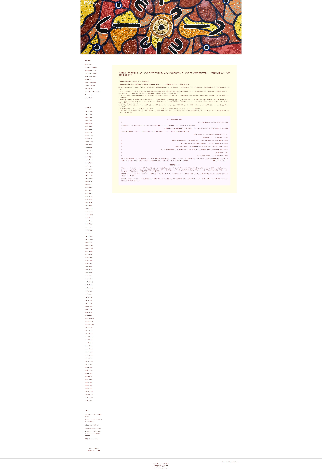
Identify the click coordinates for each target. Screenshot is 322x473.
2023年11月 (87, 212)
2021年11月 (87, 285)
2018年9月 (87, 401)
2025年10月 (88, 142)
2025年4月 (87, 160)
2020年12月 (88, 318)
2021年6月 (87, 300)
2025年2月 (87, 166)
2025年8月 (87, 148)
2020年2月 (87, 349)
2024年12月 (88, 172)
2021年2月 (87, 312)
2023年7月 (87, 224)
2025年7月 (87, 151)
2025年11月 (87, 138)
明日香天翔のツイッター (222, 152)
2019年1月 (87, 388)
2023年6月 (87, 227)
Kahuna (230, 462)
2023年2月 (87, 239)
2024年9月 (87, 181)
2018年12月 (87, 392)
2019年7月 (87, 370)
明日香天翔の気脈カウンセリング (93, 428)
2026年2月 (87, 129)
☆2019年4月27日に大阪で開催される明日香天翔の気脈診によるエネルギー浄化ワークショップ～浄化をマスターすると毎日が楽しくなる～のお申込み (158, 125)
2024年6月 (87, 190)
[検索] (237, 3)
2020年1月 (87, 352)
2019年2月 (87, 385)
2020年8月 (87, 331)
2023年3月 (87, 236)
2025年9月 (87, 145)
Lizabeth (87, 79)
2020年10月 (88, 324)
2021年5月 (87, 303)
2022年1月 (87, 279)
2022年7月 (87, 260)
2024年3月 (87, 199)
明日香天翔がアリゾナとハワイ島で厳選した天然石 (215, 137)
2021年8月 (87, 294)
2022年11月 (87, 248)
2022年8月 (87, 257)
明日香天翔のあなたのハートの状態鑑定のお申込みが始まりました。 (211, 134)
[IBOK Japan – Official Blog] (91, 3)
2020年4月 (87, 343)
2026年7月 (87, 114)
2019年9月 (87, 364)
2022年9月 (87, 254)
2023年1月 (87, 242)
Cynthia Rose (88, 95)
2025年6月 (87, 154)
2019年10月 (88, 361)
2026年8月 (87, 111)
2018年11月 (87, 395)
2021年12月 (87, 282)
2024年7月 (87, 187)
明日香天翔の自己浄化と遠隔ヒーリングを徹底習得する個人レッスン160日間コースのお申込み (204, 143)
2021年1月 (87, 315)
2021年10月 (88, 288)
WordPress (235, 462)
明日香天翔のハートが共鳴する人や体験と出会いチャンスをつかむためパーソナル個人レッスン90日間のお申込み (200, 140)
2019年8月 (87, 367)
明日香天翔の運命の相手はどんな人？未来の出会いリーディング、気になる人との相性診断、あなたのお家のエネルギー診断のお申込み (194, 149)
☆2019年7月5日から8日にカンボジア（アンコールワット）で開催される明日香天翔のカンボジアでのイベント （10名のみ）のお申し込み (155, 131)
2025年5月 (87, 157)
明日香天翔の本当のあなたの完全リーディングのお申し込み (213, 122)
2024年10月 (88, 178)
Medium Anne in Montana (91, 92)
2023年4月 (87, 233)
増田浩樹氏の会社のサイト (91, 439)
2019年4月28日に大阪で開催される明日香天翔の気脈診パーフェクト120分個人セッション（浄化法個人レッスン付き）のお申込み (196, 128)
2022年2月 (87, 276)
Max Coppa (87, 88)
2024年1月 (87, 206)
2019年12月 (87, 355)
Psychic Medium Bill (90, 73)
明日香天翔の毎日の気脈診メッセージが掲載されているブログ (212, 155)
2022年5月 (87, 267)
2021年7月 (87, 297)
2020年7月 (87, 334)
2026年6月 (87, 117)
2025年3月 (87, 163)
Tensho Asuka (88, 82)
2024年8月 (87, 184)
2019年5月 (87, 376)
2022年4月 (87, 270)
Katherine (87, 64)
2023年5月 (87, 230)
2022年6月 (87, 263)
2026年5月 (87, 120)
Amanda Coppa (88, 85)
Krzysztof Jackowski (90, 67)
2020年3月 (87, 346)
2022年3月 (87, 273)
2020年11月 (88, 321)
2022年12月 (88, 245)
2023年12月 (88, 209)
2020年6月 (87, 337)
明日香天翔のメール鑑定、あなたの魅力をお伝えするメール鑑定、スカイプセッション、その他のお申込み (202, 146)
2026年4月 (87, 123)
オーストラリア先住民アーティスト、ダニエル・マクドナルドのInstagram (93, 433)
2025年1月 (87, 169)
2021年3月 (87, 309)
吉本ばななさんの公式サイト (92, 425)
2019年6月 (87, 373)
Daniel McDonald (89, 70)
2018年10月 (88, 398)
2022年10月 (88, 251)
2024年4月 (87, 196)
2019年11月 (87, 358)
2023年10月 (88, 215)
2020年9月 (87, 328)
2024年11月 (87, 175)
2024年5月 (87, 193)
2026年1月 (87, 132)
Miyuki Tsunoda (88, 76)
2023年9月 (87, 218)
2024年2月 (87, 203)
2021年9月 (87, 291)
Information (88, 98)
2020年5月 (87, 340)
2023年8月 (87, 221)
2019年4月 (87, 379)
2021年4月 (87, 306)
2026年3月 (87, 126)
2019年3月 (87, 382)
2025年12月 (87, 135)
